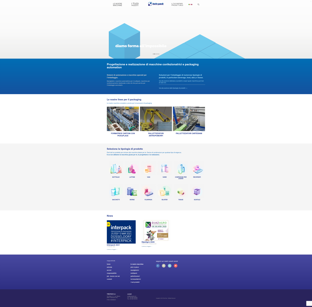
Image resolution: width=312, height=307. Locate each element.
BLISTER (164, 200)
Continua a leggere (111, 249)
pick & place (135, 267)
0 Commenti (144, 243)
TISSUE (180, 200)
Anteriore (109, 119)
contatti (109, 279)
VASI (148, 177)
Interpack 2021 (113, 244)
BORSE (132, 200)
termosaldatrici (136, 279)
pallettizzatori (135, 276)
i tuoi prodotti (135, 282)
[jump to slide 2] (154, 54)
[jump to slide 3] (155, 54)
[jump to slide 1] (153, 54)
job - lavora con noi (113, 276)
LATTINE (132, 177)
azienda (109, 267)
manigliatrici (135, 270)
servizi (109, 270)
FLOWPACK (148, 200)
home (108, 264)
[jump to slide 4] (156, 54)
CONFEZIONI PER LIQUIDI (181, 178)
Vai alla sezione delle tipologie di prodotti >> (173, 88)
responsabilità (111, 273)
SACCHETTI (116, 200)
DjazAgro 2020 (148, 242)
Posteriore (202, 119)
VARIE (165, 177)
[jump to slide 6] (158, 54)
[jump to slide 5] (157, 54)
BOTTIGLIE (116, 177)
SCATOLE (197, 200)
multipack (134, 273)
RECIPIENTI (197, 177)
